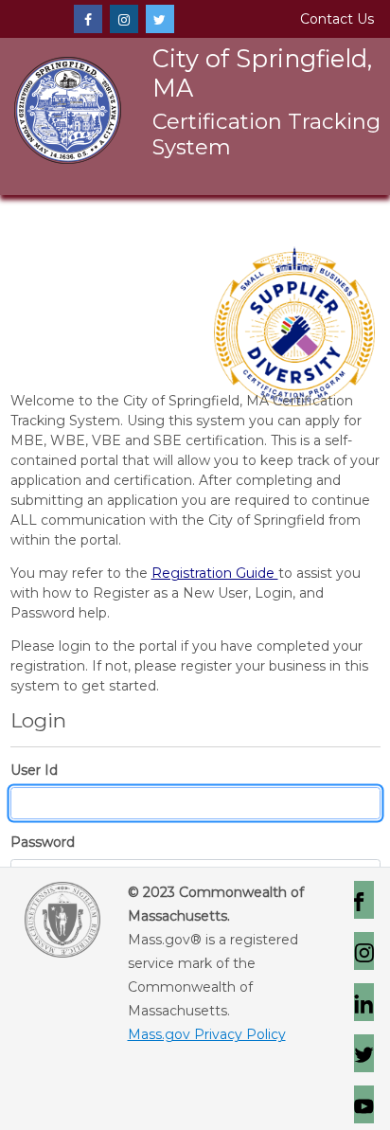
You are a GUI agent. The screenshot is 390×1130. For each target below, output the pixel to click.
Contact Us (337, 18)
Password (42, 842)
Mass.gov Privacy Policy (207, 1034)
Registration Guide (214, 573)
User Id (34, 770)
